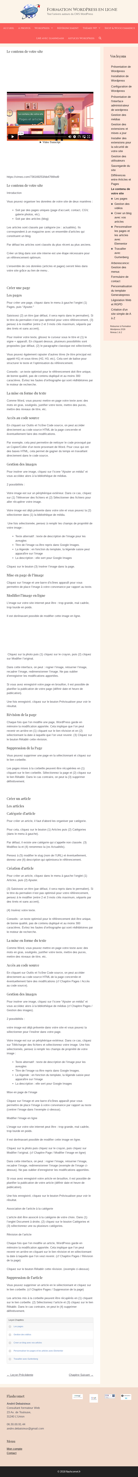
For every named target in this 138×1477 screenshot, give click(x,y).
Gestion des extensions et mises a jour (119, 129)
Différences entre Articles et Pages (121, 180)
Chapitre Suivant (81, 1375)
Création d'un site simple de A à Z (121, 314)
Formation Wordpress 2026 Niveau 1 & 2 (120, 329)
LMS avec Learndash (50, 38)
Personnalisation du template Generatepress (121, 291)
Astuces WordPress (81, 38)
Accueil (8, 28)
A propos (24, 28)
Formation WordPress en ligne (82, 9)
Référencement (68, 28)
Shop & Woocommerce (120, 28)
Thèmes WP (90, 28)
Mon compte (14, 1448)
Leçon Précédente (20, 1375)
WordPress (41, 28)
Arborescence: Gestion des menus (120, 267)
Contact (11, 1453)
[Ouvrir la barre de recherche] (100, 38)
